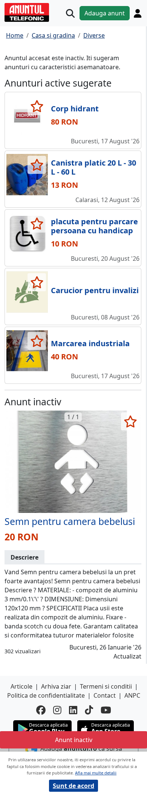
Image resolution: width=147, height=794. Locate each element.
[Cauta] (70, 13)
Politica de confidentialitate (46, 695)
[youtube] (106, 710)
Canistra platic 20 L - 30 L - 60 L (93, 167)
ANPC (132, 695)
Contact (104, 695)
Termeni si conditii (106, 686)
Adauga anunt (104, 13)
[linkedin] (73, 710)
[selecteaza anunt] (37, 106)
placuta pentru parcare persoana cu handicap (94, 226)
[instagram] (57, 710)
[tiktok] (89, 710)
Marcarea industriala (90, 343)
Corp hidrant (75, 108)
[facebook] (41, 710)
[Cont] (138, 13)
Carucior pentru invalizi (95, 290)
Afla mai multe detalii (95, 773)
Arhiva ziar (56, 686)
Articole (21, 686)
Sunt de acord (73, 786)
